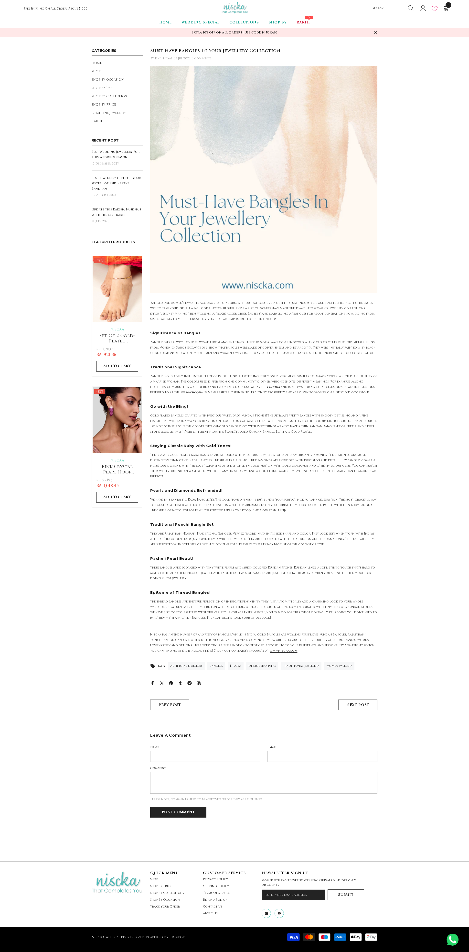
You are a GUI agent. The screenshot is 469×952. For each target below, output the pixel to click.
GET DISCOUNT (234, 499)
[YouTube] (240, 511)
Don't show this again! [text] (237, 531)
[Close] (338, 406)
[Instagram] (228, 511)
